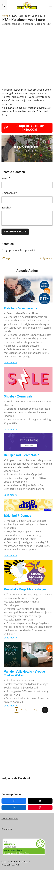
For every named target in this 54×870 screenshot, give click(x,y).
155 (36, 710)
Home (5, 15)
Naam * (6, 178)
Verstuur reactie (15, 231)
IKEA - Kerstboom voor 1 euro (28, 15)
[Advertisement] (27, 55)
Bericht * (7, 207)
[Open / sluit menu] (50, 5)
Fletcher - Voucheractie (20, 308)
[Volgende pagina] (45, 710)
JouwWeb (15, 865)
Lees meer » (10, 362)
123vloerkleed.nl (10, 818)
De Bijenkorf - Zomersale (21, 455)
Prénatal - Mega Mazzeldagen (25, 589)
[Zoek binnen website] (3, 5)
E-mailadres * (9, 193)
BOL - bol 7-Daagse (17, 515)
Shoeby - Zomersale (18, 396)
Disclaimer (7, 829)
